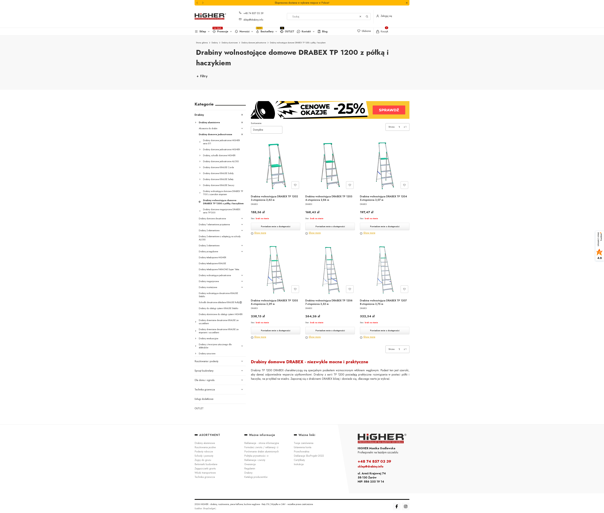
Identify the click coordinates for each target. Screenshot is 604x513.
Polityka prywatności (255, 456)
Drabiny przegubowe (208, 251)
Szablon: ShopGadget (205, 508)
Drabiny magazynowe (209, 281)
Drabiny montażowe (208, 287)
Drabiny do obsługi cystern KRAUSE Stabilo (218, 308)
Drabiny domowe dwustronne (212, 218)
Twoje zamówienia (303, 443)
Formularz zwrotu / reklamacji (260, 447)
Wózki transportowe (205, 473)
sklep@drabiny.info (253, 20)
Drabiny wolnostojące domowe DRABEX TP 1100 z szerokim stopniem (223, 193)
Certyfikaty (299, 460)
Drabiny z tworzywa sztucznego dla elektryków (215, 346)
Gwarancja (250, 464)
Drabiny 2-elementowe (209, 230)
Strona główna (202, 42)
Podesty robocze (204, 451)
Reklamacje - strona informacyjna (261, 443)
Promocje (222, 31)
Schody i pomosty (204, 456)
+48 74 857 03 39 (253, 13)
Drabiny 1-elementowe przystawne (214, 224)
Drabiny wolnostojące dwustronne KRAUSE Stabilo (218, 295)
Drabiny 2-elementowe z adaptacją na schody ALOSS (219, 238)
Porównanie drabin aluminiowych (261, 451)
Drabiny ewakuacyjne (208, 338)
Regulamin (249, 468)
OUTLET (289, 31)
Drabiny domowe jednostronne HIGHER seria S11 (221, 142)
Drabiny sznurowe (207, 353)
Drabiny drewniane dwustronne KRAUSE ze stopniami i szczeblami (218, 331)
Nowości (244, 31)
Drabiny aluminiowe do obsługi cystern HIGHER (221, 314)
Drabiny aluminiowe (230, 42)
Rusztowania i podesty (206, 361)
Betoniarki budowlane (206, 464)
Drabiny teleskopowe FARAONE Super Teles (219, 269)
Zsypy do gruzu (203, 460)
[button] (406, 2)
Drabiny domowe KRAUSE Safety (218, 179)
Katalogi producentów (256, 477)
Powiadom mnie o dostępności (275, 226)
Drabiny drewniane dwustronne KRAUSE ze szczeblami (218, 322)
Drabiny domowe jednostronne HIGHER (221, 149)
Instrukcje (299, 464)
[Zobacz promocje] (330, 110)
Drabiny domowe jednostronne (253, 42)
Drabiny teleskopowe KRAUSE (212, 263)
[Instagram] (405, 506)
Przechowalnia (301, 451)
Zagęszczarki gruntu (205, 468)
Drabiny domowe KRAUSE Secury (218, 185)
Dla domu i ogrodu (205, 380)
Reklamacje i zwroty (254, 460)
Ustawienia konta (302, 447)
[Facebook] (396, 506)
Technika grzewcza (205, 389)
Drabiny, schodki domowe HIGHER (219, 155)
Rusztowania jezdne (205, 447)
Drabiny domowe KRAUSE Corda (218, 167)
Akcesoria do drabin (208, 128)
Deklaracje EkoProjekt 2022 (309, 456)
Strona (391, 126)
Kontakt (306, 31)
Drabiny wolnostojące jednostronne (215, 275)
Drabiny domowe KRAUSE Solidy (218, 173)
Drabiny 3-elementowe (209, 245)
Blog (324, 31)
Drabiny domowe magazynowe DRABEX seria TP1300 (221, 211)
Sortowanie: (256, 123)
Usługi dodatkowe (204, 399)
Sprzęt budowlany (204, 371)
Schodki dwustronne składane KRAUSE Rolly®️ (220, 302)
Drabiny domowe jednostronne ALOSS (221, 161)
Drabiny (215, 42)
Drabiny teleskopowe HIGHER (212, 257)
